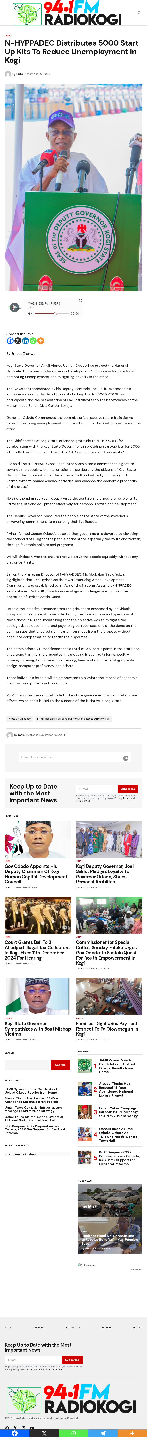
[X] (17, 340)
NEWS (9, 36)
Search (9, 1053)
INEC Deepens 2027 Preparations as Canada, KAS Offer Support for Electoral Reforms (35, 1129)
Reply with (125, 758)
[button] (7, 12)
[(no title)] (110, 1200)
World (106, 1327)
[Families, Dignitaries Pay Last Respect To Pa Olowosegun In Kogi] (109, 996)
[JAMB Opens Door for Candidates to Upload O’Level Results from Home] (85, 1066)
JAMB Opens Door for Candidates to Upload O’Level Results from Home (32, 1090)
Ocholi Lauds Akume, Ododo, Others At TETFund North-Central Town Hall (34, 1118)
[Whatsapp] (33, 340)
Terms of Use (83, 800)
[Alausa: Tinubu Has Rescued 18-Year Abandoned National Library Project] (85, 1089)
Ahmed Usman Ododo (20, 719)
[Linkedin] (25, 340)
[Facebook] (10, 340)
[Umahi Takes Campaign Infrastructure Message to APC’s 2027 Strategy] (85, 1112)
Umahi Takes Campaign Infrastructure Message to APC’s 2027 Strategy (33, 1109)
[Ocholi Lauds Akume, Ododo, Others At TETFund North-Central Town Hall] (85, 1134)
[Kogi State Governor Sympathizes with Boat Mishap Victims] (38, 996)
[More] (40, 340)
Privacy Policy (122, 798)
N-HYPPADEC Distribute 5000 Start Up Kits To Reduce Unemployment (73, 719)
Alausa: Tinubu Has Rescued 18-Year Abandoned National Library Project (31, 1100)
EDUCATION (73, 1327)
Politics (39, 1327)
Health (137, 1327)
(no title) (88, 1207)
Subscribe (128, 789)
